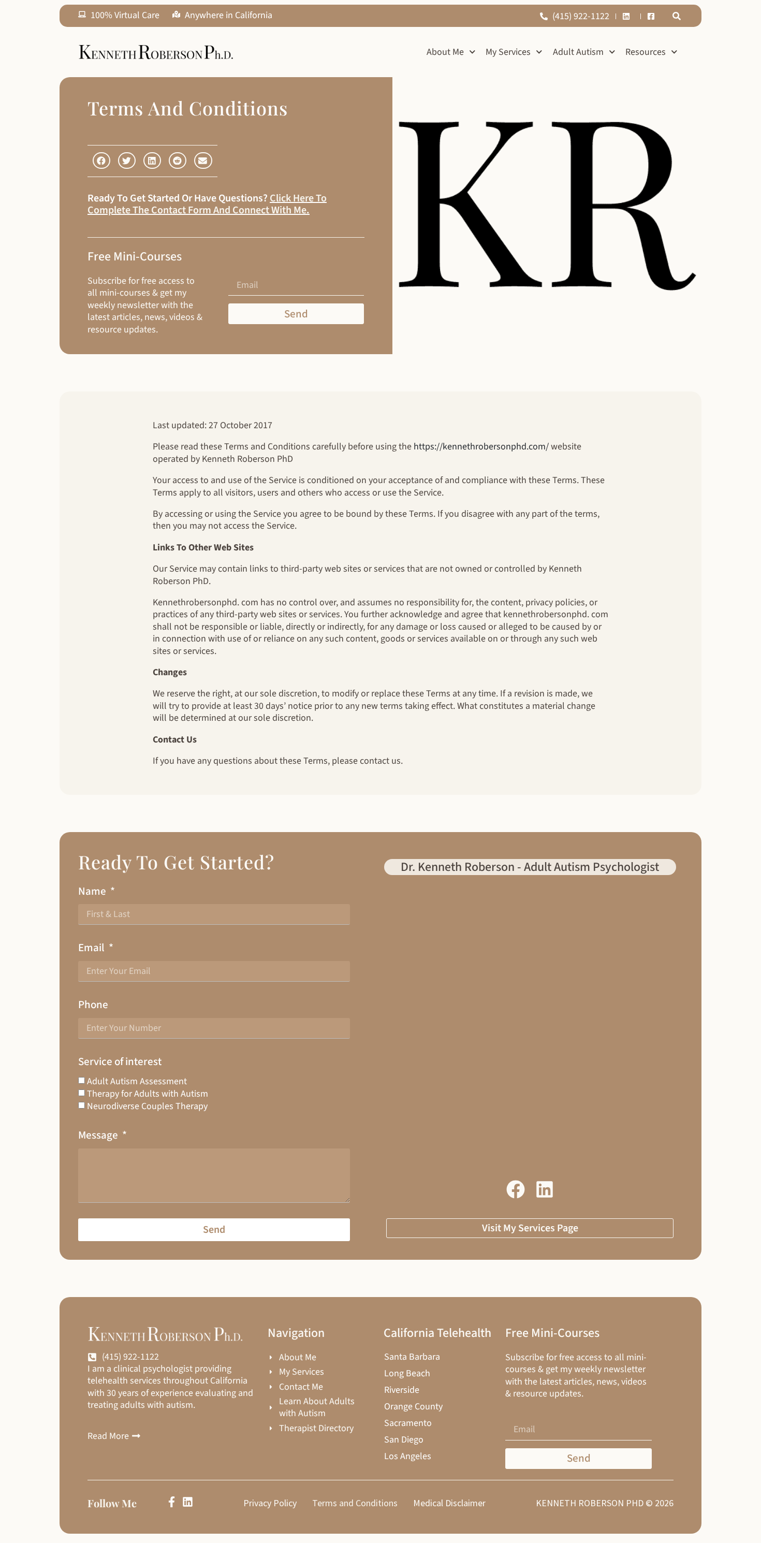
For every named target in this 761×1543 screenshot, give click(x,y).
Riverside (401, 1390)
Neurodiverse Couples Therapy (147, 1106)
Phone (93, 1004)
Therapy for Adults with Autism (147, 1093)
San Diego (403, 1440)
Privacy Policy (270, 1503)
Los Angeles (407, 1456)
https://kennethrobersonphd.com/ (481, 446)
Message (99, 1135)
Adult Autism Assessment (137, 1080)
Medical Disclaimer (449, 1503)
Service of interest (120, 1061)
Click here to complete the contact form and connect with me (207, 204)
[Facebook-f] (171, 1501)
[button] (676, 15)
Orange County (413, 1407)
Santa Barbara (412, 1357)
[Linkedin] (187, 1501)
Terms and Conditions (355, 1503)
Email (92, 947)
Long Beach (407, 1373)
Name (93, 891)
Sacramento (408, 1423)
